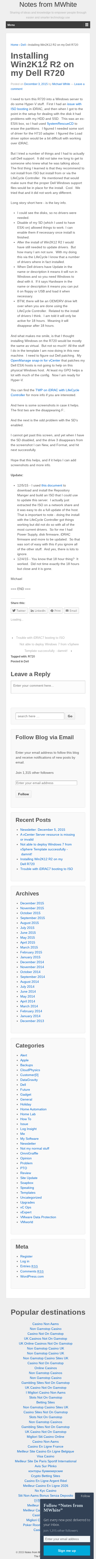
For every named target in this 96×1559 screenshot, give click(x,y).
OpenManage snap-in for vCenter (35, 360)
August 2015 (29, 923)
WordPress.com (32, 1276)
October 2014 (30, 972)
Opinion (26, 1158)
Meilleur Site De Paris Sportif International (45, 1461)
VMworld (26, 1222)
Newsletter (28, 1143)
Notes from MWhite (48, 4)
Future (25, 1089)
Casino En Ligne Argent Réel (45, 1481)
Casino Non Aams (45, 1324)
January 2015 (30, 957)
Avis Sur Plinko (46, 1466)
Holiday (25, 1104)
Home (14, 44)
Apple (24, 1060)
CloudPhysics (30, 1070)
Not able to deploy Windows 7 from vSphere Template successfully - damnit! (46, 849)
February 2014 (31, 1011)
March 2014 (29, 1006)
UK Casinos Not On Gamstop (45, 1338)
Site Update (29, 1178)
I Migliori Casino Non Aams (45, 1392)
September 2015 (32, 918)
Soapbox (26, 1183)
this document (51, 485)
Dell (23, 44)
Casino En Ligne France (45, 1446)
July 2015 (27, 928)
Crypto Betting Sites (45, 1476)
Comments (32, 1271)
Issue (24, 1124)
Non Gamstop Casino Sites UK (45, 1358)
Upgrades (27, 1202)
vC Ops (25, 1207)
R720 (31, 656)
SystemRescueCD (60, 123)
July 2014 (27, 986)
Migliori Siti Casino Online (45, 1436)
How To (25, 1119)
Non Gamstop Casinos (45, 1373)
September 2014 (32, 977)
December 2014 (32, 962)
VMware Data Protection (38, 1217)
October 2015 (30, 913)
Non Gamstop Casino (46, 1329)
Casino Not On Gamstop (45, 1333)
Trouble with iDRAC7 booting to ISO (40, 637)
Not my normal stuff (34, 1148)
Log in (24, 1261)
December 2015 (32, 903)
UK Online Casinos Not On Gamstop (45, 1343)
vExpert (25, 1212)
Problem (26, 1163)
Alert (23, 1055)
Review (25, 1173)
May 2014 (27, 996)
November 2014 (32, 967)
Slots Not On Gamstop (45, 1397)
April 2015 (27, 942)
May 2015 (27, 937)
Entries (29, 1266)
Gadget (25, 1094)
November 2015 (32, 908)
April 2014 (27, 1001)
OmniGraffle (29, 1153)
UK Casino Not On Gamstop (45, 1387)
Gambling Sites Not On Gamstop (45, 1383)
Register (26, 1256)
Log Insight (28, 1129)
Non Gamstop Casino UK (45, 1348)
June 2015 (28, 932)
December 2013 (32, 1021)
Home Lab (28, 1114)
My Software (29, 1138)
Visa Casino (45, 1456)
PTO (23, 1168)
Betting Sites (45, 1402)
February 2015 (31, 952)
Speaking (27, 1188)
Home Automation (33, 1109)
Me (22, 1134)
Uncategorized (31, 1197)
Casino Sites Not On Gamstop (46, 1412)
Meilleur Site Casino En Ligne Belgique (45, 1451)
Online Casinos (45, 1368)
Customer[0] (29, 1075)
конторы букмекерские (45, 1471)
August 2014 (29, 982)
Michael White (61, 84)
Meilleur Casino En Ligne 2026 (45, 1486)
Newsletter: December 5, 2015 (42, 829)
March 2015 (29, 947)
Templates (27, 1192)
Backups (26, 1065)
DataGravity (29, 1080)
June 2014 (28, 991)
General (26, 1099)
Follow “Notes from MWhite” (63, 1508)
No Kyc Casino (45, 1490)
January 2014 (30, 1016)
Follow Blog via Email (45, 737)
